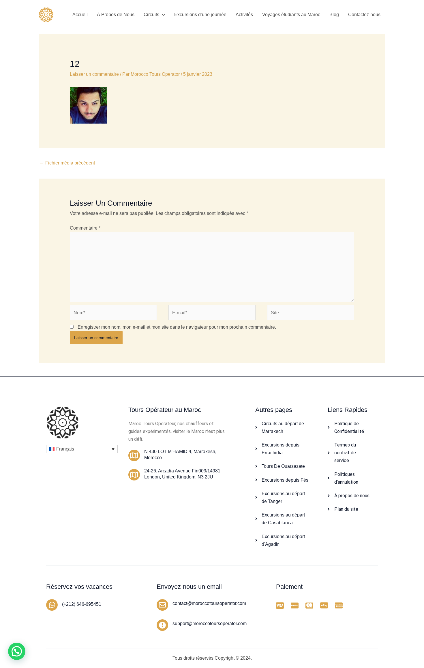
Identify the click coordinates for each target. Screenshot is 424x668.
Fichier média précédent (67, 162)
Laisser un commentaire (94, 74)
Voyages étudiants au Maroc (291, 14)
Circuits (151, 14)
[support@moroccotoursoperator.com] (162, 625)
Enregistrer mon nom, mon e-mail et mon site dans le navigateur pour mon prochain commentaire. (177, 327)
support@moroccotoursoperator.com (209, 623)
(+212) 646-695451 (81, 604)
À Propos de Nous (115, 14)
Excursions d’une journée (200, 14)
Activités (244, 14)
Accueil (80, 14)
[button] (162, 15)
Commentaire (85, 228)
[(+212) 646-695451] (52, 605)
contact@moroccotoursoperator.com (209, 603)
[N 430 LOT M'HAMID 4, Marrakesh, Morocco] (134, 455)
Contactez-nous (364, 14)
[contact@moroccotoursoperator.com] (162, 605)
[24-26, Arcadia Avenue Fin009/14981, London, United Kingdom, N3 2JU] (134, 474)
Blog (334, 14)
